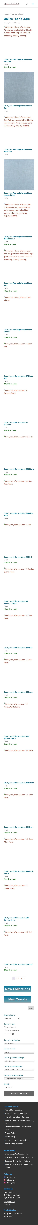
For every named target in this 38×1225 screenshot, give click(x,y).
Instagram (10, 1183)
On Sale (9, 1087)
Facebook (10, 1177)
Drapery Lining (11, 1027)
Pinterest (9, 1180)
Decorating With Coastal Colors (17, 1154)
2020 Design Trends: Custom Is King (19, 1157)
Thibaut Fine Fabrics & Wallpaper (18, 1140)
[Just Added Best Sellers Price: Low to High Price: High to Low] (11, 1018)
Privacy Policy (10, 1133)
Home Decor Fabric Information (17, 1117)
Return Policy (10, 1136)
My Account (8, 1216)
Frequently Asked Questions (16, 1113)
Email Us (7, 1205)
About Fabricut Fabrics (14, 1143)
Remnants (10, 1034)
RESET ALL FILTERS (19, 1093)
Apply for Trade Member (13, 1213)
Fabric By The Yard (12, 1030)
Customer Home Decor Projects (17, 1161)
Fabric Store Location (13, 1110)
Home (6, 14)
